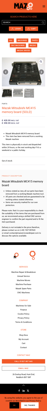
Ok (14, 405)
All (11, 40)
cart (33, 29)
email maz (23, 368)
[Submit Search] (43, 22)
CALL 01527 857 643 (23, 361)
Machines (22, 40)
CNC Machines (18, 45)
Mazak (33, 45)
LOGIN (18, 29)
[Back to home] (23, 6)
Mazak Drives (23, 50)
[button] (44, 6)
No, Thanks (30, 405)
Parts (35, 40)
